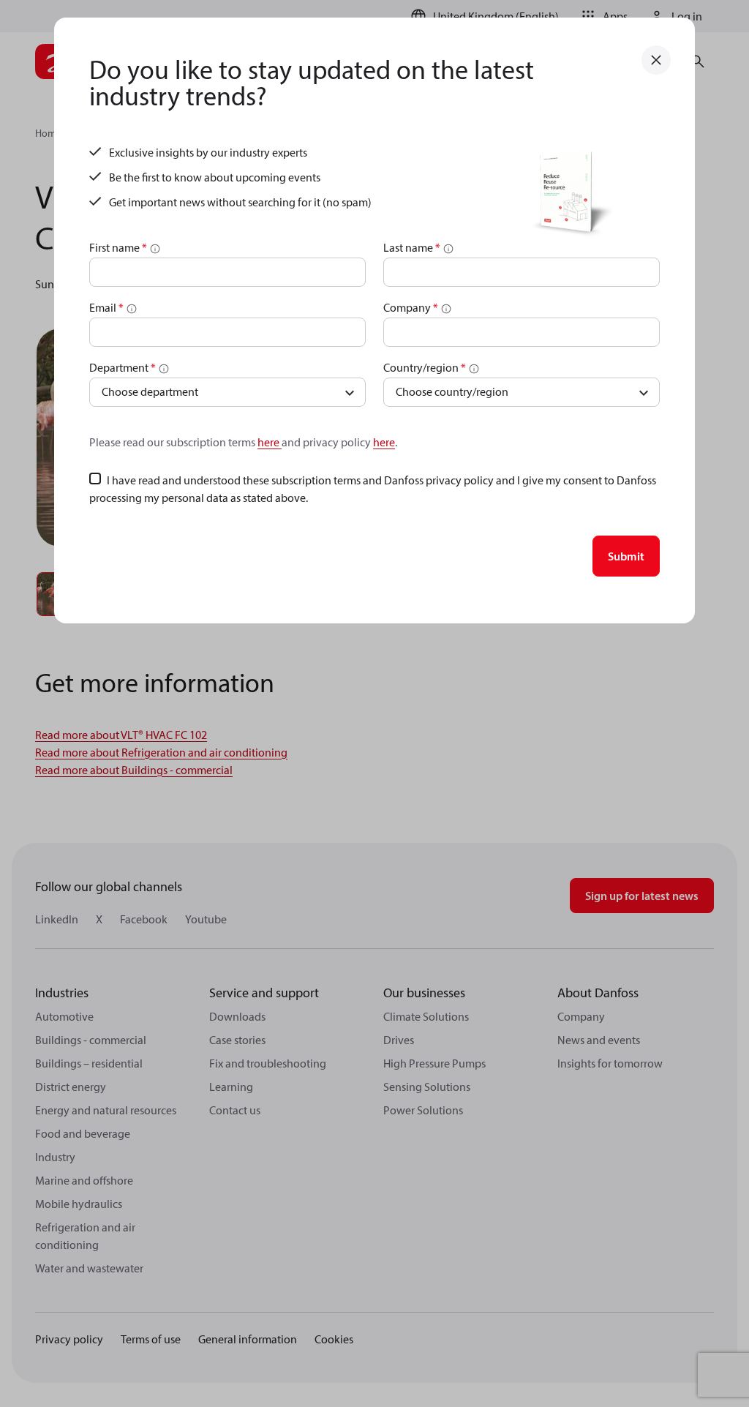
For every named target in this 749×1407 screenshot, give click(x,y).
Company (410, 307)
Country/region (424, 367)
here (269, 442)
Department (122, 367)
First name (118, 247)
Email (106, 307)
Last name (411, 247)
